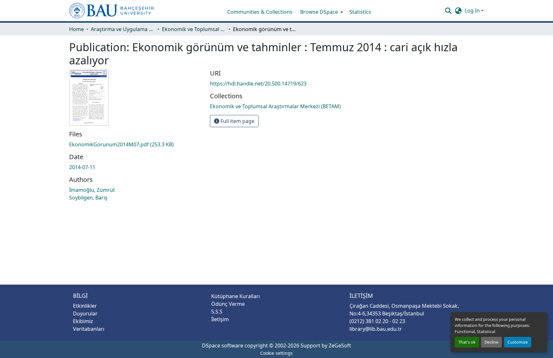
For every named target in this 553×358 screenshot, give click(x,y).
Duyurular (85, 313)
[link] (135, 144)
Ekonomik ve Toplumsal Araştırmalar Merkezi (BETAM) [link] (194, 29)
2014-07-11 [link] (82, 167)
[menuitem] (321, 11)
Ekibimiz (83, 321)
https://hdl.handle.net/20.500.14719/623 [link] (258, 83)
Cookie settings (276, 353)
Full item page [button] (236, 121)
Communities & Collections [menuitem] (260, 11)
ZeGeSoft (340, 345)
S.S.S (216, 311)
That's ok (467, 342)
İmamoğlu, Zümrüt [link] (92, 189)
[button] (111, 11)
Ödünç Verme (228, 303)
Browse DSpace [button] (319, 11)
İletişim (220, 319)
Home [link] (76, 29)
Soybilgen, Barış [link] (88, 197)
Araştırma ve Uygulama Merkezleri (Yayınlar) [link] (123, 29)
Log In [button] (473, 10)
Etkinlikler (85, 305)
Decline (491, 342)
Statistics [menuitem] (360, 11)
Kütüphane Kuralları (235, 296)
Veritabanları (88, 328)
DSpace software (222, 345)
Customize (518, 342)
